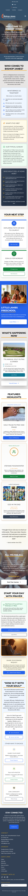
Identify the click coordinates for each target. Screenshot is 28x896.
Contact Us (14, 826)
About (2, 867)
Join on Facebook (15, 732)
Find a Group (14, 798)
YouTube (14, 10)
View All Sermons (14, 516)
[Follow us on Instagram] (7, 877)
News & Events (5, 865)
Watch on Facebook (15, 630)
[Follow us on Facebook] (2, 877)
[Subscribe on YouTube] (4, 877)
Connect (3, 869)
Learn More (14, 375)
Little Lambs (4, 871)
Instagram (20, 10)
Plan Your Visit (13, 244)
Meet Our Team (14, 476)
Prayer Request (14, 760)
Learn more (20, 58)
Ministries (3, 863)
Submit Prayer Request (15, 672)
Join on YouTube (15, 737)
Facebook (8, 10)
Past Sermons (14, 273)
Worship (3, 861)
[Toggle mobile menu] (25, 16)
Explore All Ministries (14, 437)
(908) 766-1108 (5, 841)
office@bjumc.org (5, 843)
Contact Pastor (14, 779)
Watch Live (15, 269)
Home (2, 859)
